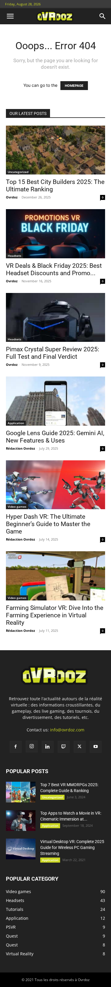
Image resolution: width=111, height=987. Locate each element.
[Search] (102, 16)
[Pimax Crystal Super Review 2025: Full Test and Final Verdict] (55, 317)
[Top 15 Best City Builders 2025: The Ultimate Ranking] (55, 150)
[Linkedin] (48, 747)
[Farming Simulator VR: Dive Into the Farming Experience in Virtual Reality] (55, 575)
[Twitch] (64, 747)
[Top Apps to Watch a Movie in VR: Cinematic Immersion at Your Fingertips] (21, 820)
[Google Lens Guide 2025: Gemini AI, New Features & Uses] (55, 400)
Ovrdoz (11, 197)
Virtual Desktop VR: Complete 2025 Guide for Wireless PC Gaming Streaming (72, 847)
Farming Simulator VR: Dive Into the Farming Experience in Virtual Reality (54, 615)
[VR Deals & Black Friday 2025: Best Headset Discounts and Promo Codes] (55, 233)
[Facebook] (16, 747)
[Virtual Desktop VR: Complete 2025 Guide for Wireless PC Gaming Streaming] (21, 849)
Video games (17, 506)
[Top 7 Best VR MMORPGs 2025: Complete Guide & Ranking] (21, 792)
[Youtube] (96, 747)
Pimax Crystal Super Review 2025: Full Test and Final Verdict (52, 353)
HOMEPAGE (74, 86)
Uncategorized (18, 172)
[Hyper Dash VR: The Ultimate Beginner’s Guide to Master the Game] (55, 484)
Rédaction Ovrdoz (20, 448)
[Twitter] (80, 747)
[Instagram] (32, 746)
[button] (10, 16)
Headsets (14, 256)
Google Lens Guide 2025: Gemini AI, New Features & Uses (55, 437)
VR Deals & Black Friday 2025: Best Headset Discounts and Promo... (54, 269)
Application (16, 423)
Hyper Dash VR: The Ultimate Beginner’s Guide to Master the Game (48, 524)
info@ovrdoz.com (67, 730)
